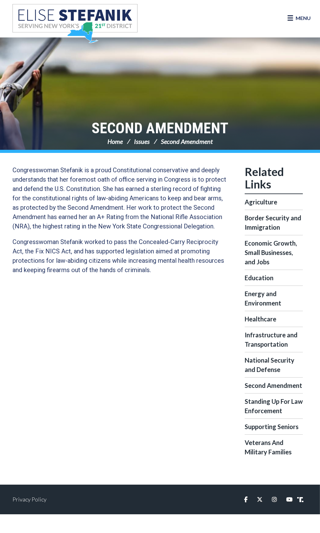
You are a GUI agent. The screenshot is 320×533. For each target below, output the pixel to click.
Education (259, 277)
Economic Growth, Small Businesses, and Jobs (271, 252)
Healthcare (260, 319)
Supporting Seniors (271, 426)
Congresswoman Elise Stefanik (75, 23)
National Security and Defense (269, 364)
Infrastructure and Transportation (271, 339)
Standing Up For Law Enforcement (274, 406)
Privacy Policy (29, 499)
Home (115, 141)
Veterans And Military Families (268, 447)
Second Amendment (160, 128)
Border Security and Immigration (273, 222)
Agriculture (261, 202)
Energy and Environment (263, 298)
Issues (142, 141)
